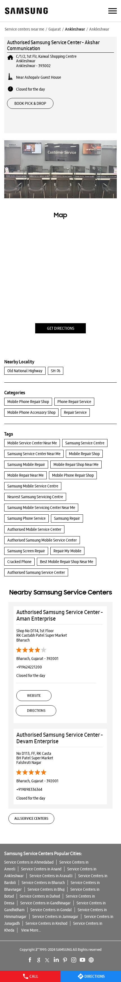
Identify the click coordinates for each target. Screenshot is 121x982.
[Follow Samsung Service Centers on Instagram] (74, 960)
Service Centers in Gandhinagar (45, 903)
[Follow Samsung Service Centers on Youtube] (82, 960)
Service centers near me (24, 29)
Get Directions (60, 328)
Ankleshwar (75, 29)
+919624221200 (29, 667)
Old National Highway (24, 370)
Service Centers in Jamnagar (55, 916)
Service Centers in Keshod (46, 923)
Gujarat (54, 29)
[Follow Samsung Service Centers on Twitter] (47, 960)
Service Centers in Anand (41, 869)
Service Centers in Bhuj (46, 889)
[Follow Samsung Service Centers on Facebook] (30, 960)
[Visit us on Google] (39, 960)
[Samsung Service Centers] (26, 11)
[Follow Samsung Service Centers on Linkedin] (56, 960)
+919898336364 (29, 789)
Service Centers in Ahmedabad (28, 862)
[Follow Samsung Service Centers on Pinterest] (65, 960)
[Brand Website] (91, 960)
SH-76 (55, 370)
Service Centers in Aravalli (51, 875)
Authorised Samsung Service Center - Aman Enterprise (59, 615)
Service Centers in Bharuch (43, 882)
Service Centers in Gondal (51, 909)
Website (34, 695)
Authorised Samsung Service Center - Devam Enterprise (59, 738)
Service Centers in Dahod (40, 896)
